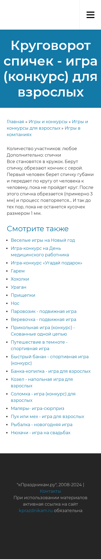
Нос (15, 303)
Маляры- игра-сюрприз (37, 408)
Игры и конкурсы (48, 121)
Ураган (18, 287)
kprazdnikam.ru (36, 510)
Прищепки (23, 295)
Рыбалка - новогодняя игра (41, 424)
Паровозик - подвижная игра (43, 311)
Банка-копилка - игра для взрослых (50, 371)
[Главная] (2, 5)
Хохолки (20, 279)
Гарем (18, 271)
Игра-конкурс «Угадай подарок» (46, 262)
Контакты (50, 491)
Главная (15, 121)
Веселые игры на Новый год (43, 240)
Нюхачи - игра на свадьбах (40, 432)
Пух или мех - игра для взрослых (47, 416)
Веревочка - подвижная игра (43, 319)
